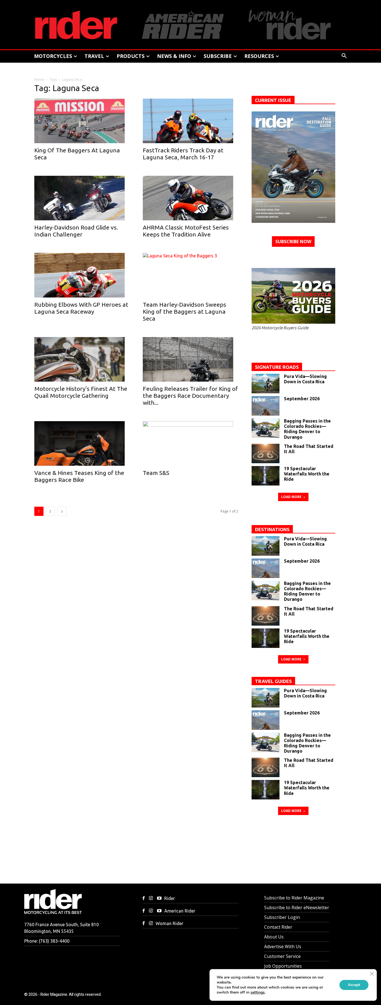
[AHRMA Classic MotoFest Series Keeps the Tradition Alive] (190, 198)
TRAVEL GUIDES (273, 681)
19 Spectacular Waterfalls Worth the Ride (306, 474)
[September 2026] (265, 406)
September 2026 (302, 398)
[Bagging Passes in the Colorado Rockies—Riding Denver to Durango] (265, 428)
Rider (169, 898)
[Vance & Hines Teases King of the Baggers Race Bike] (81, 443)
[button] (344, 56)
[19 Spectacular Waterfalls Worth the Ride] (265, 476)
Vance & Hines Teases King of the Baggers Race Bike (79, 476)
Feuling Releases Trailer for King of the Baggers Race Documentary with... (190, 395)
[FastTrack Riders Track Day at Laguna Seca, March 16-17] (190, 121)
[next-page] (62, 511)
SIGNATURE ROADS (277, 367)
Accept (354, 984)
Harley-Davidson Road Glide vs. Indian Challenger (76, 231)
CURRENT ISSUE (273, 100)
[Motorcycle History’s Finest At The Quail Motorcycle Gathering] (81, 359)
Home (39, 79)
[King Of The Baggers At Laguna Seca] (81, 121)
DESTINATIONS (272, 529)
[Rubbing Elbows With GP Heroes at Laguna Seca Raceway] (81, 275)
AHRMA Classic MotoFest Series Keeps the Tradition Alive (186, 231)
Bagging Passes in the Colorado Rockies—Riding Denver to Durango (307, 429)
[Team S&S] (190, 443)
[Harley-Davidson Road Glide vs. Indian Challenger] (81, 198)
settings (257, 992)
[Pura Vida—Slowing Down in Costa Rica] (265, 383)
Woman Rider (169, 923)
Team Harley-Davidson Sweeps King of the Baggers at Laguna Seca (184, 311)
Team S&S (156, 472)
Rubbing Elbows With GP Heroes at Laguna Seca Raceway (81, 308)
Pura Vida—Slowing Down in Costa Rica (305, 379)
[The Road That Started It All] (265, 453)
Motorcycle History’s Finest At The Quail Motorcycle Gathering (80, 392)
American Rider (179, 910)
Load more (291, 496)
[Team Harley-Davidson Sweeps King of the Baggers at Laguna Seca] (190, 275)
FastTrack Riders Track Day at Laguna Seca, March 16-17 (183, 153)
